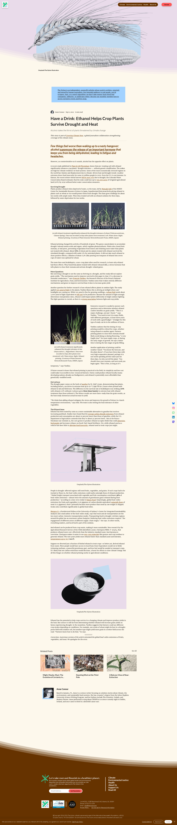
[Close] (174, 821)
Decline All (158, 822)
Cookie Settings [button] (147, 822)
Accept (168, 822)
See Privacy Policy (77, 822)
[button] (135, 3)
